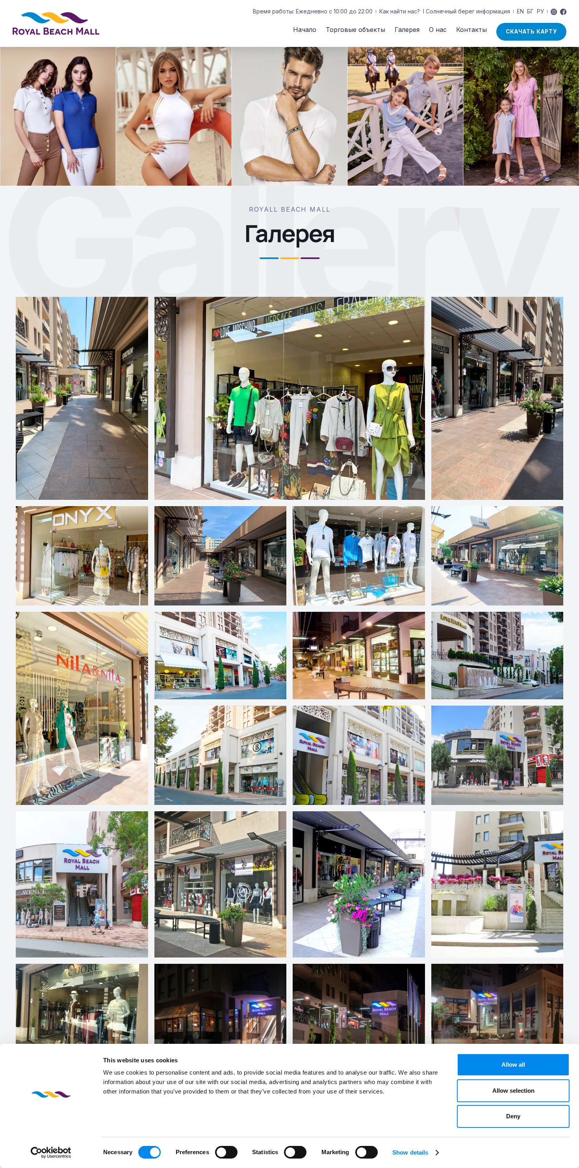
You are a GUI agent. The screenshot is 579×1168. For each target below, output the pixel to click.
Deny (513, 1116)
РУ (540, 11)
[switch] (226, 1152)
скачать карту (531, 31)
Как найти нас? (399, 11)
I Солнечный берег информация (466, 11)
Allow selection (513, 1090)
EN (520, 11)
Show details (410, 1152)
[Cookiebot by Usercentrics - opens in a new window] (51, 1153)
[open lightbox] (82, 398)
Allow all (513, 1064)
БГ (530, 11)
